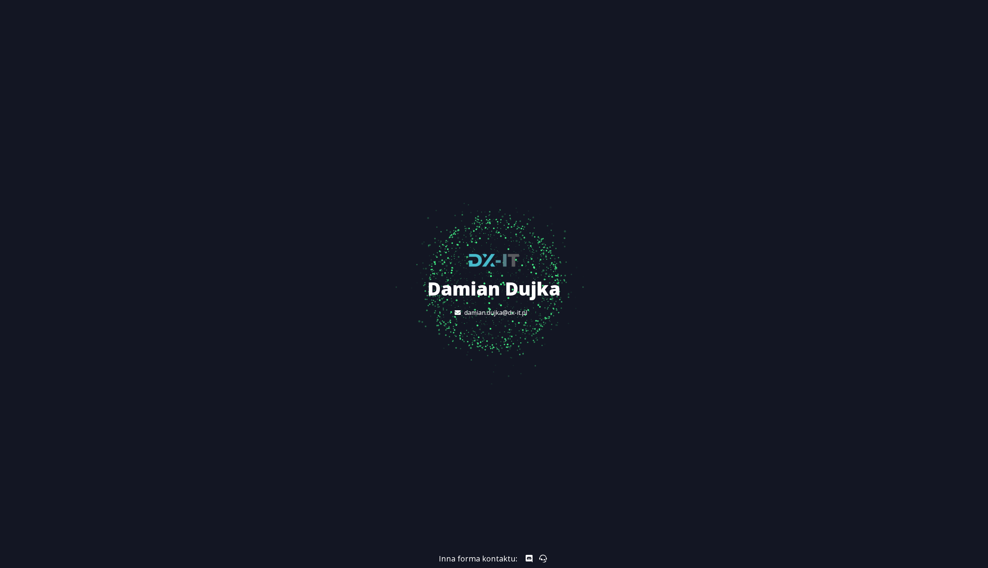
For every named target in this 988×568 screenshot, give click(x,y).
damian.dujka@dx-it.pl (495, 312)
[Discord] (529, 558)
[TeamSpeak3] (543, 558)
